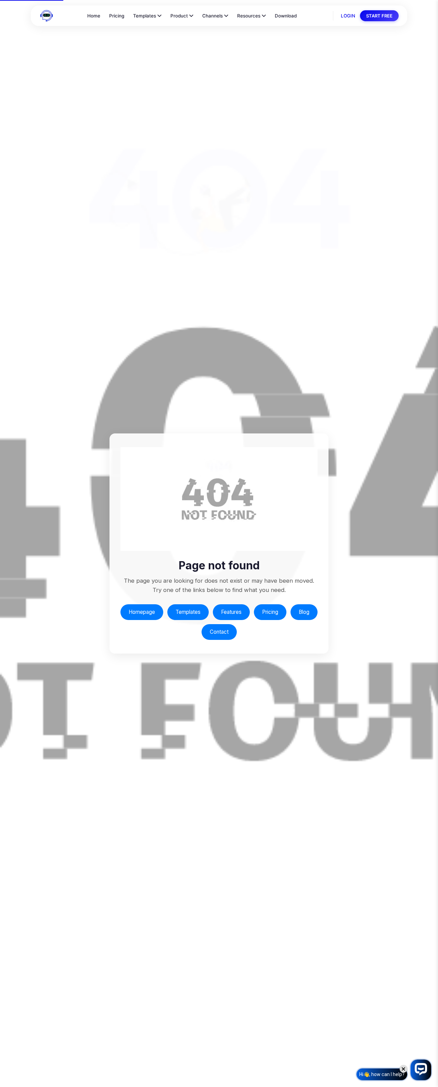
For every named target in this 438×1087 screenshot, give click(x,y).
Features (231, 612)
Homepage (142, 612)
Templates (144, 15)
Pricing (116, 15)
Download (286, 15)
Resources (248, 15)
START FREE (379, 15)
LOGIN (348, 15)
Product (179, 15)
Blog (304, 612)
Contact (219, 632)
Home (93, 15)
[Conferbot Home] (46, 16)
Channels (212, 15)
